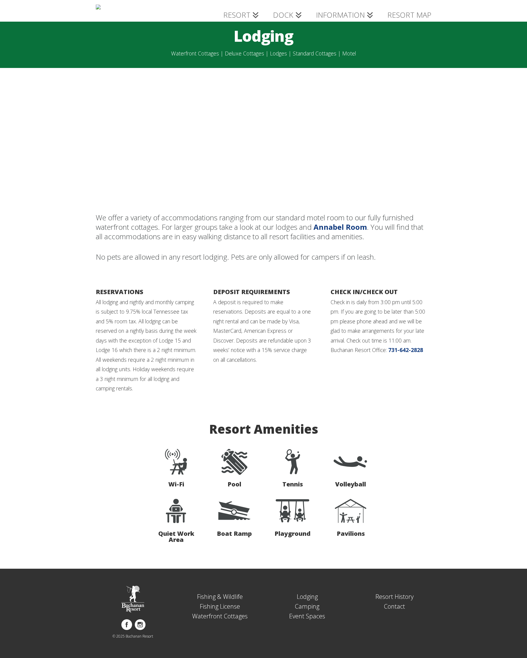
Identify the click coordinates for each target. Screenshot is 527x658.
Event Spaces (307, 616)
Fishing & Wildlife (220, 596)
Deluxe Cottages (244, 53)
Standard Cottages (314, 53)
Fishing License (220, 606)
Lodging (307, 596)
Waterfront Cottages (195, 53)
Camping (307, 606)
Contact (394, 606)
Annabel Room (340, 227)
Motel (349, 53)
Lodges (278, 53)
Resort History (394, 596)
